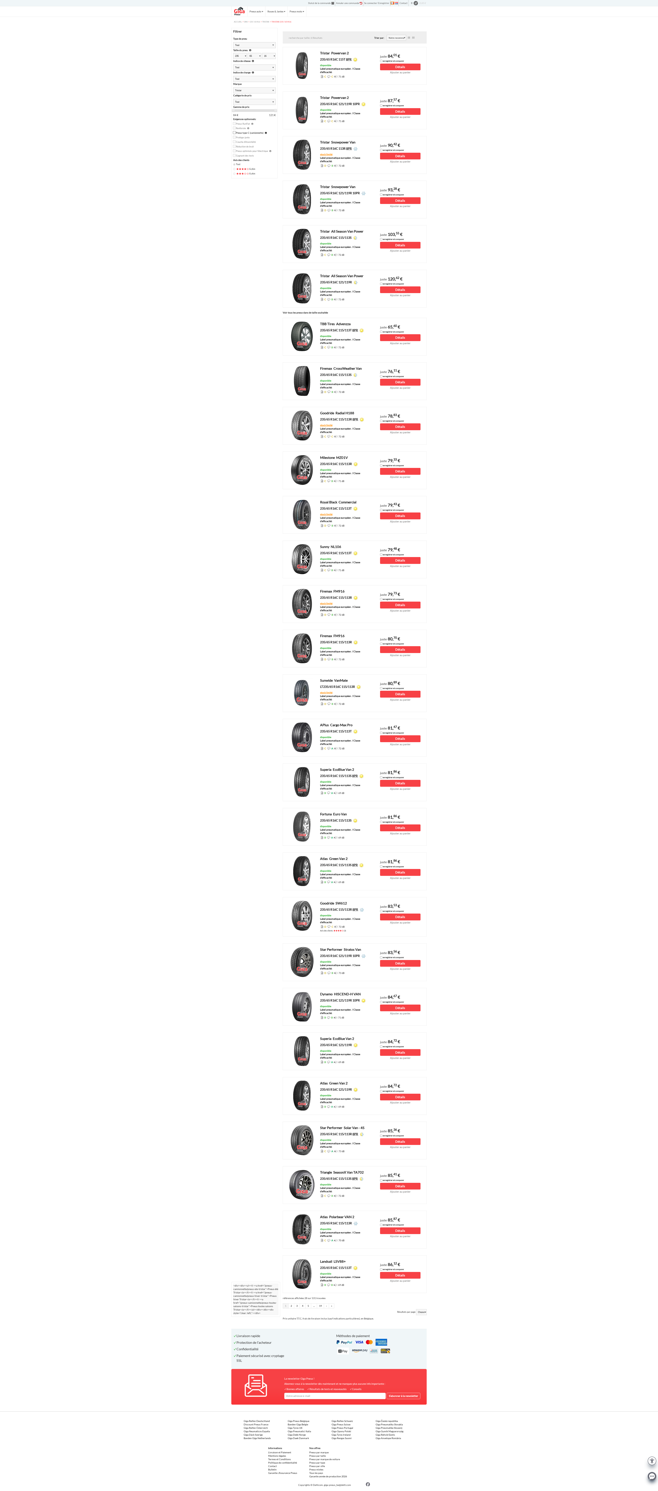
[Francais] (392, 3)
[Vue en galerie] (413, 38)
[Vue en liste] (409, 38)
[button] (652, 1460)
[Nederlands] (396, 3)
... (314, 1305)
